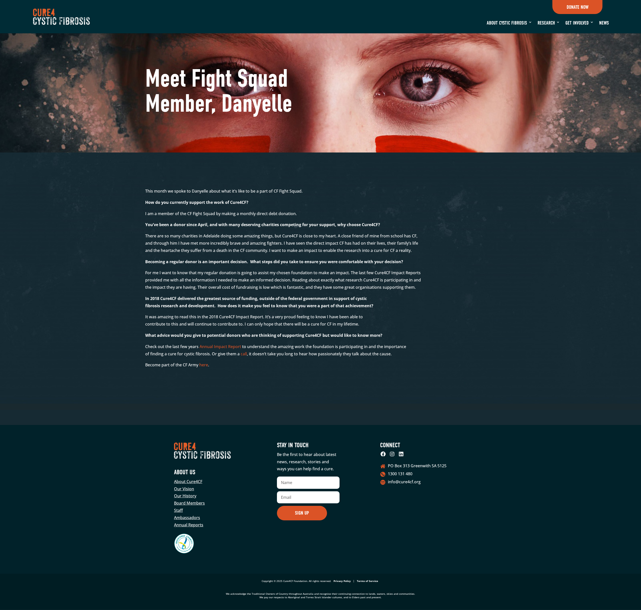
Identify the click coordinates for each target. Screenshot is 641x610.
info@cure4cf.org (404, 482)
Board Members (189, 503)
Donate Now (577, 7)
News (604, 23)
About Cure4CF (188, 481)
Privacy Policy (342, 581)
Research (546, 23)
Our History (185, 496)
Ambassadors (187, 517)
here (203, 365)
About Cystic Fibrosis (507, 23)
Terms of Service (367, 581)
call (244, 354)
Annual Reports (188, 525)
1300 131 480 (400, 474)
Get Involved (577, 23)
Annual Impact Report (220, 346)
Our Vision (184, 489)
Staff (178, 510)
